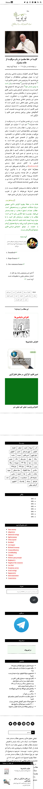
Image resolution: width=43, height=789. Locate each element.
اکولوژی (12, 452)
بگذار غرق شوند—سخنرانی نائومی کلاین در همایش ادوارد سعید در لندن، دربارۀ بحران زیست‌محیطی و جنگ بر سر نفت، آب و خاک (22, 681)
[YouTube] (27, 2)
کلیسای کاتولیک (10, 296)
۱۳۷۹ (32, 499)
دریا (30, 463)
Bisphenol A (11, 560)
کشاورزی (14, 481)
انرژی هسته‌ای (26, 452)
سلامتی (35, 470)
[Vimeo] (32, 2)
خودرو (10, 459)
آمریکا (30, 448)
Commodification (13, 550)
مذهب (26, 300)
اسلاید (19, 448)
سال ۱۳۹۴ (21, 466)
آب (36, 448)
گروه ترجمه (10, 66)
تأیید (34, 599)
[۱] (37, 82)
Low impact (11, 545)
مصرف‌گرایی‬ (14, 478)
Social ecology (12, 570)
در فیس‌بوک (21, 641)
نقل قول (35, 481)
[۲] (21, 82)
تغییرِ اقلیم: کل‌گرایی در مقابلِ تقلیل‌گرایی (23, 374)
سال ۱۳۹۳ (29, 466)
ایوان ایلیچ (34, 455)
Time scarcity (12, 529)
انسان (18, 452)
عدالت (34, 296)
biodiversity (32, 166)
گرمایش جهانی (33, 485)
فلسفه (19, 474)
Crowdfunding (12, 552)
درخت (35, 463)
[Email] (35, 2)
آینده (25, 448)
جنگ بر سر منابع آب (28, 694)
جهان (30, 459)
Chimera (10, 555)
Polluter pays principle (15, 558)
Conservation (12, 578)
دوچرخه (16, 463)
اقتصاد (13, 448)
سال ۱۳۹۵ (13, 466)
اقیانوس (35, 452)
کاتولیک (21, 296)
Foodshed (11, 542)
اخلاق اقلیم (19, 292)
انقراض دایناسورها (32, 341)
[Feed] (38, 2)
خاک (16, 459)
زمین (35, 466)
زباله (10, 463)
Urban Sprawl (12, 540)
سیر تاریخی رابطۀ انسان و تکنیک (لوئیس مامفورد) (21, 706)
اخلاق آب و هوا (27, 292)
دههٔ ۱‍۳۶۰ (23, 463)
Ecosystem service (13, 568)
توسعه (19, 455)
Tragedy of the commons (15, 563)
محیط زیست (23, 478)
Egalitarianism (12, 537)
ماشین (13, 474)
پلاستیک (21, 481)
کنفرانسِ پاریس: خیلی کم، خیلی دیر (25, 407)
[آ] (24, 85)
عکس (29, 474)
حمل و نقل (23, 459)
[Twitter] (24, 2)
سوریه (8, 470)
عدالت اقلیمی (28, 296)
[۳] (28, 123)
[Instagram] (30, 2)
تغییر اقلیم (9, 292)
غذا (24, 474)
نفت (7, 478)
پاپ (14, 292)
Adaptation (11, 532)
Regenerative (12, 573)
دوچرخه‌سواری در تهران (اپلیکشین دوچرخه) (22, 665)
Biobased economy (13, 547)
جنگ (35, 459)
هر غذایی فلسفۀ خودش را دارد (26, 686)
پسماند (28, 481)
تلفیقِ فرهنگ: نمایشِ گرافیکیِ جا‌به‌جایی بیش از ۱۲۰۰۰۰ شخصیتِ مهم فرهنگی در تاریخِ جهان (21, 702)
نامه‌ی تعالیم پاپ (18, 300)
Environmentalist (13, 576)
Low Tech (11, 565)
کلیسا (16, 296)
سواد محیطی (16, 470)
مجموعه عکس (33, 478)
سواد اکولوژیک (26, 470)
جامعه (13, 455)
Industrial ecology (13, 535)
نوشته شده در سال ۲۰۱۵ (28, 66)
